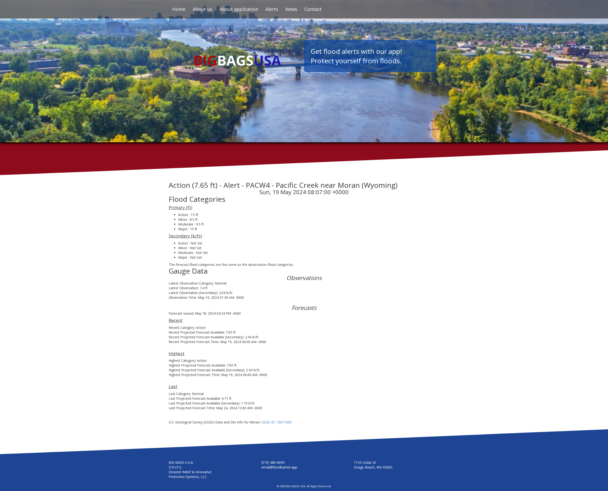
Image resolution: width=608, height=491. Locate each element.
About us (202, 9)
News (291, 9)
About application (238, 9)
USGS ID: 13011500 (276, 422)
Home (178, 9)
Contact (313, 9)
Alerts (271, 9)
